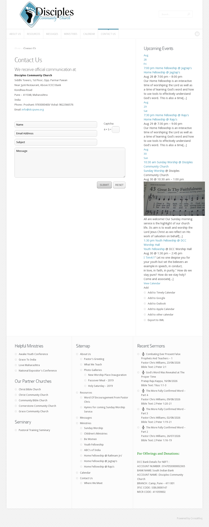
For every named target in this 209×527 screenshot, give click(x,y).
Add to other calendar (160, 314)
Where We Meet (93, 483)
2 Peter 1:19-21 (163, 421)
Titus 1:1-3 (160, 385)
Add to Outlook (157, 303)
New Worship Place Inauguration (107, 374)
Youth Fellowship (154, 249)
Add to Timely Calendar (161, 292)
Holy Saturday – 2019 (100, 385)
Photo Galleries (93, 370)
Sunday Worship (154, 170)
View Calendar (152, 283)
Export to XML (156, 320)
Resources (86, 392)
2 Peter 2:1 (160, 366)
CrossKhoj (196, 518)
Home (17, 48)
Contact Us (86, 478)
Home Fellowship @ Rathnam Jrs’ (103, 455)
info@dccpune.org (33, 109)
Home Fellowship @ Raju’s (160, 119)
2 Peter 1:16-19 (163, 440)
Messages (86, 417)
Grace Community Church (33, 411)
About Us (85, 354)
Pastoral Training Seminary (34, 430)
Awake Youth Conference (33, 354)
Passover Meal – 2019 (100, 380)
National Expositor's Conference (38, 370)
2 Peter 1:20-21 (163, 403)
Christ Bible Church (30, 389)
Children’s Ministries (95, 433)
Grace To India (27, 359)
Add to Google (156, 298)
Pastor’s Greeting (94, 359)
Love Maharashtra (29, 365)
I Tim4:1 (149, 257)
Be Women (90, 439)
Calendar (85, 472)
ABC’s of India (92, 450)
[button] (146, 287)
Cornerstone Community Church (37, 405)
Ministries (85, 423)
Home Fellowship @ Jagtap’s (162, 72)
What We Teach (93, 364)
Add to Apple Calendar (161, 309)
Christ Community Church (33, 394)
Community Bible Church (33, 400)
